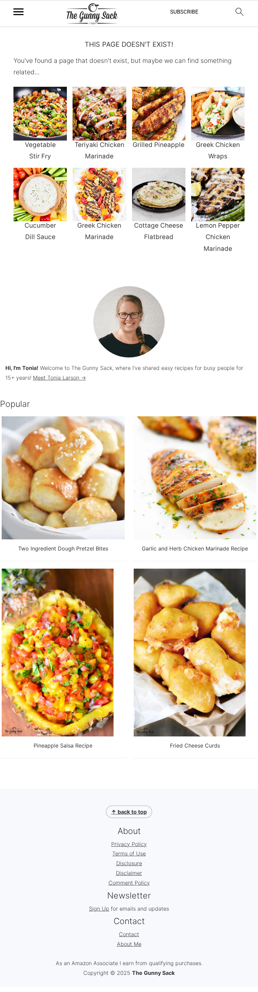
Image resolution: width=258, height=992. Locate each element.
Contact (129, 934)
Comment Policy (129, 882)
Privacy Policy (129, 844)
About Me (129, 944)
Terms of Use (129, 853)
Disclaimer (129, 873)
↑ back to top (129, 811)
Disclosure (129, 863)
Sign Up (99, 908)
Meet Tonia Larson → (59, 377)
